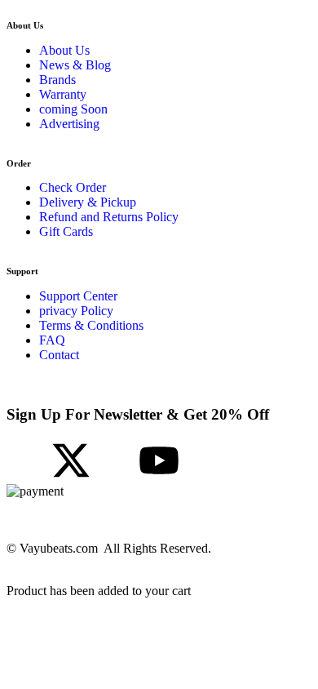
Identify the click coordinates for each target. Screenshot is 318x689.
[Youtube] (159, 460)
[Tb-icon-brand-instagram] (115, 460)
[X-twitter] (71, 460)
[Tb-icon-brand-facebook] (27, 460)
